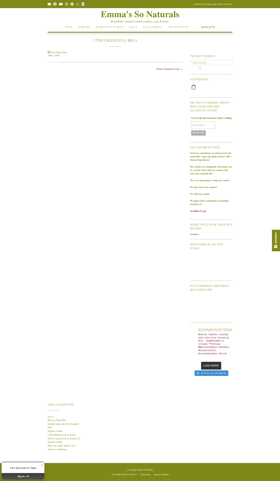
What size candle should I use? (62, 445)
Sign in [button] (21, 476)
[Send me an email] (49, 4)
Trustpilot (194, 234)
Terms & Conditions (57, 449)
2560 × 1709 (53, 55)
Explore (84, 27)
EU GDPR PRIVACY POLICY (124, 474)
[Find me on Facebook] (55, 4)
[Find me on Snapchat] (77, 4)
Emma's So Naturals (140, 13)
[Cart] (83, 4)
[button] (193, 87)
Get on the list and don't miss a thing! (211, 118)
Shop (68, 27)
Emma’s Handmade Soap (169, 68)
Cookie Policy (145, 474)
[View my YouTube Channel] (61, 4)
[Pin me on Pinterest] (72, 4)
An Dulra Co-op (198, 211)
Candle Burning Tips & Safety (62, 434)
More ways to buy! (109, 27)
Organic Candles (55, 431)
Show (276, 240)
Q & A (133, 27)
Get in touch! (178, 27)
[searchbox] (211, 62)
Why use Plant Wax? (57, 420)
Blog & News (152, 27)
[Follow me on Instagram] (66, 4)
